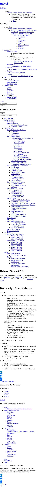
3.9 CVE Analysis (16, 180)
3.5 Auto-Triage (15, 174)
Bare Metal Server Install (18, 260)
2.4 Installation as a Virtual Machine (21, 164)
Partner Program (11, 97)
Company (6, 85)
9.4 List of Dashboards (17, 227)
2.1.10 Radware (18, 154)
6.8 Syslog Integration (17, 211)
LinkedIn (6, 391)
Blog (5, 77)
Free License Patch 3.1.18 (18, 255)
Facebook (6, 396)
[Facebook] (18, 375)
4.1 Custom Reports (16, 183)
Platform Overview (9, 120)
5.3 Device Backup (16, 193)
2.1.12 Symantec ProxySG (22, 157)
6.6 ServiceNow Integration (18, 208)
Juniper (20, 43)
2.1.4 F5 (16, 144)
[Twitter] (18, 377)
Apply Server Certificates (18, 258)
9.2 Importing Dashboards (18, 224)
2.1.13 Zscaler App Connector (23, 159)
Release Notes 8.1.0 (16, 249)
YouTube (6, 393)
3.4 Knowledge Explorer (18, 172)
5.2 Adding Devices (16, 192)
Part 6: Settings (11, 198)
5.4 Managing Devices (17, 195)
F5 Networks (21, 40)
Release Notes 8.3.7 (16, 244)
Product (6, 407)
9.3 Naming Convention (18, 226)
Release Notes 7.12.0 (17, 236)
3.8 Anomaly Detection (17, 179)
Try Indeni (3, 8)
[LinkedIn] (18, 372)
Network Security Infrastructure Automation (19, 12)
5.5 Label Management (17, 196)
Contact (6, 462)
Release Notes (11, 64)
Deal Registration (12, 84)
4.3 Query (14, 187)
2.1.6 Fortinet (18, 148)
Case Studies (10, 441)
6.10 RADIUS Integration (18, 214)
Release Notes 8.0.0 (16, 250)
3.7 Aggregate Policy (17, 177)
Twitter (6, 395)
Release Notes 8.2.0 (16, 247)
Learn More (3, 484)
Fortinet (20, 41)
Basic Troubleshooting (13, 253)
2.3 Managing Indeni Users (18, 162)
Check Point (21, 37)
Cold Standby (15, 262)
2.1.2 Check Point (19, 141)
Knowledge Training (17, 126)
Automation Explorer (13, 81)
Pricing (9, 92)
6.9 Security (14, 213)
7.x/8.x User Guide (9, 128)
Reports (9, 438)
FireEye (9, 417)
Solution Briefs (11, 443)
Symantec (21, 48)
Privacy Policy (8, 460)
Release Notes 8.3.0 (16, 245)
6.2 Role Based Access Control (19, 201)
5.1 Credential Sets (16, 190)
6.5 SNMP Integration (17, 206)
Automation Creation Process (19, 125)
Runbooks (10, 439)
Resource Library (12, 51)
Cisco (19, 38)
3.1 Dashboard (15, 167)
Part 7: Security (11, 218)
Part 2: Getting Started (13, 136)
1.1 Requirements (16, 131)
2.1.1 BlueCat (18, 139)
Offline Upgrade (15, 265)
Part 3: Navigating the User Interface (17, 165)
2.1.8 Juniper (18, 151)
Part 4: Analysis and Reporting (16, 182)
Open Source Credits (13, 231)
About (9, 87)
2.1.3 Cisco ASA (19, 143)
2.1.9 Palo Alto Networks (21, 152)
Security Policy (11, 454)
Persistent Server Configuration (19, 266)
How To (9, 257)
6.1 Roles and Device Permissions (20, 200)
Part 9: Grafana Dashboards (15, 221)
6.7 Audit (13, 209)
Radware (20, 46)
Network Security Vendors (21, 35)
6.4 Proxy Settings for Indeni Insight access (23, 205)
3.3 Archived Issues (16, 170)
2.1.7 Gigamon (18, 149)
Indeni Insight (11, 122)
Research (9, 67)
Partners (6, 95)
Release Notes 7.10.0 (17, 239)
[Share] (18, 379)
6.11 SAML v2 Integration (18, 216)
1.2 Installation (15, 133)
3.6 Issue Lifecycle (16, 175)
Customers (10, 90)
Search (2, 102)
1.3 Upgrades (14, 135)
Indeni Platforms (8, 118)
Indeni (4, 3)
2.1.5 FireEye (18, 146)
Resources (6, 50)
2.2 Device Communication (18, 161)
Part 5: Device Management (15, 188)
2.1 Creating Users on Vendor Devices (22, 138)
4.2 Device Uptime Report (18, 185)
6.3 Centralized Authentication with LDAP (23, 203)
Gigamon (9, 420)
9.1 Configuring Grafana (18, 223)
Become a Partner (12, 82)
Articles (9, 74)
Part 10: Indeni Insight (13, 229)
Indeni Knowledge (12, 123)
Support (9, 71)
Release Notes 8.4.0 (16, 242)
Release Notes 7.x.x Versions (15, 234)
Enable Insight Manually (18, 263)
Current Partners (11, 98)
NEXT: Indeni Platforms (8, 381)
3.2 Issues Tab (15, 169)
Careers (9, 89)
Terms (5, 459)
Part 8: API (10, 219)
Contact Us (10, 94)
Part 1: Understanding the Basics (16, 130)
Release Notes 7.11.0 (17, 237)
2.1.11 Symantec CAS (20, 156)
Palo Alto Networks (23, 45)
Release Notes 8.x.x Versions (15, 240)
